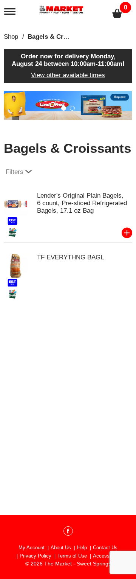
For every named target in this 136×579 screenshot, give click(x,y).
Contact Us (105, 547)
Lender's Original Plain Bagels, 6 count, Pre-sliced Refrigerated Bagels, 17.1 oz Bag (82, 203)
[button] (63, 108)
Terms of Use (72, 556)
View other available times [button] (68, 75)
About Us (61, 547)
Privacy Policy (35, 556)
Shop (11, 36)
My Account (32, 547)
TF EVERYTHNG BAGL (70, 257)
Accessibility (107, 556)
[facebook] (68, 532)
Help (82, 547)
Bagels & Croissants (58, 36)
